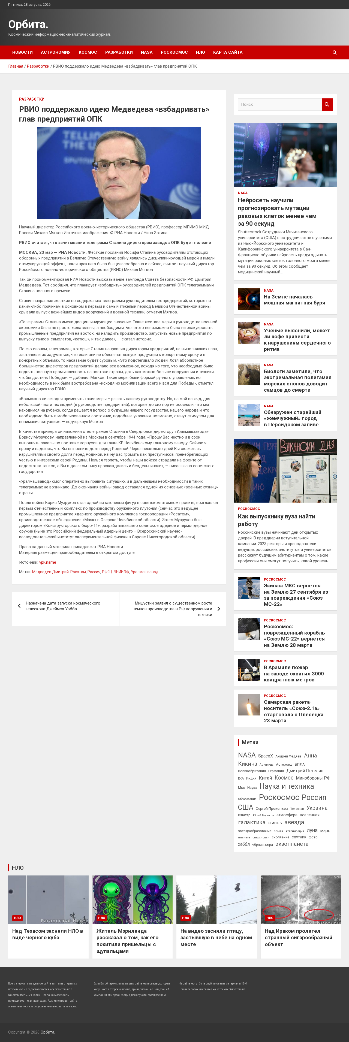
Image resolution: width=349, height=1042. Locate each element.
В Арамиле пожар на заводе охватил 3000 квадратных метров (294, 673)
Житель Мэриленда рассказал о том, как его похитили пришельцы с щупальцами (127, 941)
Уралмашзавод (144, 572)
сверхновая (260, 837)
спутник (299, 837)
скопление (280, 837)
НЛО (200, 52)
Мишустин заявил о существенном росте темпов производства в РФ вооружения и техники (172, 609)
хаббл (244, 844)
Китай (265, 778)
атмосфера (286, 815)
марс (325, 830)
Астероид (284, 764)
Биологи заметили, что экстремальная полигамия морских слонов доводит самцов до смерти (298, 380)
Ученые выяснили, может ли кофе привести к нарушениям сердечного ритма (297, 339)
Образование (247, 799)
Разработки (119, 52)
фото (313, 837)
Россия (94, 572)
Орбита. (28, 24)
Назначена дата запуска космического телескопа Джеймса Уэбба (63, 606)
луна (312, 830)
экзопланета (291, 844)
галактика (252, 822)
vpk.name (47, 562)
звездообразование (255, 831)
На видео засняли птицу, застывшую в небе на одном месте (216, 937)
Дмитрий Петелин (304, 770)
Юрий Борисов (263, 815)
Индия (251, 778)
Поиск (327, 104)
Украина (316, 808)
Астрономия (56, 52)
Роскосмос (174, 52)
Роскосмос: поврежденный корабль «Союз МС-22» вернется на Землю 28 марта (294, 635)
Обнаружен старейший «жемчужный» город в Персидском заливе (292, 418)
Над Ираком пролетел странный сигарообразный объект (298, 937)
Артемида (266, 764)
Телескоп (297, 809)
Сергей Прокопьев (272, 808)
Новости (22, 52)
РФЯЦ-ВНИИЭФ (115, 572)
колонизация (295, 831)
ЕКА (241, 778)
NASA (147, 52)
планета (244, 837)
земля (279, 831)
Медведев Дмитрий (50, 572)
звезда (294, 822)
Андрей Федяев (288, 756)
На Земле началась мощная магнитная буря (294, 300)
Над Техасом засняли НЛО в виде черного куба (47, 934)
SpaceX (265, 756)
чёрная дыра (262, 845)
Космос (88, 52)
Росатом (78, 572)
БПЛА (300, 764)
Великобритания (252, 771)
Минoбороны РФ (313, 778)
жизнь (275, 822)
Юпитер (244, 815)
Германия (276, 771)
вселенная (310, 815)
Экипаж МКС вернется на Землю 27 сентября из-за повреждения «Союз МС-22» (297, 594)
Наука (252, 788)
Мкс (241, 787)
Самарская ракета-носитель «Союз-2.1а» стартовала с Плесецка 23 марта (293, 711)
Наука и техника (287, 786)
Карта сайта (228, 52)
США (245, 807)
